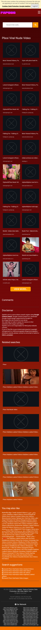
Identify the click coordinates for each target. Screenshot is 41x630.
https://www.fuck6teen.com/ (30, 610)
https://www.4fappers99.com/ (10, 609)
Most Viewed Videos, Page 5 (12, 60)
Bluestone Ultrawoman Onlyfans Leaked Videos (23, 525)
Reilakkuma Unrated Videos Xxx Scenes (15, 540)
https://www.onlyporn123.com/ (30, 617)
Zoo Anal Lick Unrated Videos (22, 555)
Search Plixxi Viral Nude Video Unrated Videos (18, 569)
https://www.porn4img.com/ (30, 623)
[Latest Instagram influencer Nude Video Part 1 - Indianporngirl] (11, 82)
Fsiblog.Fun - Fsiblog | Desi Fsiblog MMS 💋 (17, 133)
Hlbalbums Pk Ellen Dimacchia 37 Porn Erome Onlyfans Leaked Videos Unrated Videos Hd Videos (20, 544)
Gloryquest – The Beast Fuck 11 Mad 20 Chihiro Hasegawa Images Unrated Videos (19, 547)
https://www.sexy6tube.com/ (30, 609)
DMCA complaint (7, 335)
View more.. (20, 289)
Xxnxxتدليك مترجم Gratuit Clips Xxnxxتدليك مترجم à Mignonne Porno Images (18, 528)
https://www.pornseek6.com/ (30, 613)
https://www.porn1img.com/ (30, 619)
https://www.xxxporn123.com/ (10, 622)
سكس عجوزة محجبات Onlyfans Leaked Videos (19, 513)
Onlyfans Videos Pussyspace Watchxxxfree (22, 522)
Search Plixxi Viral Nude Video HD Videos (16, 573)
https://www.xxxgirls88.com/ (30, 608)
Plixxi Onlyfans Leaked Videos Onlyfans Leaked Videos (20, 477)
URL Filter (20, 591)
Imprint (19, 589)
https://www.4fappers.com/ (10, 608)
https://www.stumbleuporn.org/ (30, 624)
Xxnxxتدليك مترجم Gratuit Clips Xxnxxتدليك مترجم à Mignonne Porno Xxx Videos (20, 531)
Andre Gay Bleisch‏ (26, 535)
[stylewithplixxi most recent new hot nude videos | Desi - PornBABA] (11, 252)
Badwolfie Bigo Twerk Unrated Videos (14, 513)
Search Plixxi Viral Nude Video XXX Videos (17, 571)
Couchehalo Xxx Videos (9, 557)
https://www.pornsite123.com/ (10, 615)
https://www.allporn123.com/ (30, 616)
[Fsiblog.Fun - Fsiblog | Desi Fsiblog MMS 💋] (11, 130)
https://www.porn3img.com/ (30, 622)
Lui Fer (4, 524)
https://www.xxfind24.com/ (10, 623)
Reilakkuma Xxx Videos (17, 546)
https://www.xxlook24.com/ (10, 624)
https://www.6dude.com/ (10, 612)
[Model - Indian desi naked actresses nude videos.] (11, 228)
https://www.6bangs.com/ (10, 610)
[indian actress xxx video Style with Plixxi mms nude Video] (30, 154)
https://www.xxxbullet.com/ (10, 619)
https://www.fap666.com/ (10, 613)
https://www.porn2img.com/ (30, 620)
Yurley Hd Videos (7, 527)
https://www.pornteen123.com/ (30, 615)
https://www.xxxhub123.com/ (10, 620)
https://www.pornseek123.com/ (30, 612)
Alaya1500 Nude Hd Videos (11, 520)
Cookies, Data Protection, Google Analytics (16, 6)
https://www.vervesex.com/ (10, 617)
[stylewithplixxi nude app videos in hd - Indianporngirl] (30, 203)
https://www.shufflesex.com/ (10, 616)
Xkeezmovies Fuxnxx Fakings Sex (13, 518)
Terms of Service (28, 589)
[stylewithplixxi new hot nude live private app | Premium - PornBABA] (30, 179)
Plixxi (4, 364)
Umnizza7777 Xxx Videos (16, 553)
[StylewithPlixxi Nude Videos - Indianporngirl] (11, 106)
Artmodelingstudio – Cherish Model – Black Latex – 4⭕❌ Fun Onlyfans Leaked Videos (19, 537)
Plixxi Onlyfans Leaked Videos (12, 499)
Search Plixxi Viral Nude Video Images (15, 578)
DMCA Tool (27, 591)
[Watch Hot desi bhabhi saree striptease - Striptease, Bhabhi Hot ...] (30, 252)
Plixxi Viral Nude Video (10, 409)
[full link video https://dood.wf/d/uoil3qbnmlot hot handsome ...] (11, 276)
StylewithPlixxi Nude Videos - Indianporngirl (17, 109)
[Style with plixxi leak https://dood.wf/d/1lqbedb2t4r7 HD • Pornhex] (30, 57)
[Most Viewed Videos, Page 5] (11, 57)
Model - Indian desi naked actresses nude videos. (19, 231)
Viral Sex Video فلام (31, 518)
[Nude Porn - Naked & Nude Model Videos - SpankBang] (30, 228)
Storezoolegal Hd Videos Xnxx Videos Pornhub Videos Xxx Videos (18, 515)
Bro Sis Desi (30, 538)
